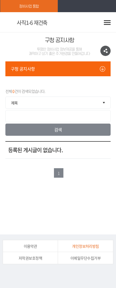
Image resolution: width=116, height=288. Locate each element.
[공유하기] (105, 51)
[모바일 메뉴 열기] (107, 22)
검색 (58, 129)
